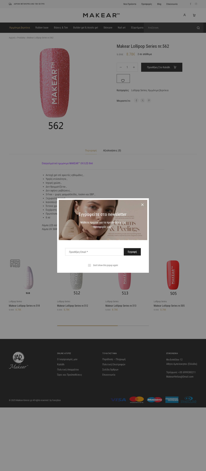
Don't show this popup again (105, 265)
